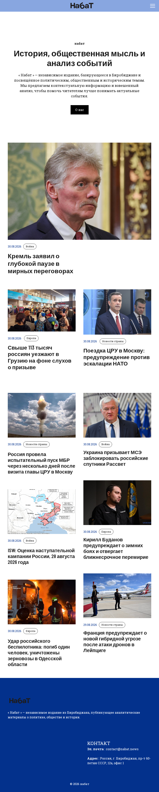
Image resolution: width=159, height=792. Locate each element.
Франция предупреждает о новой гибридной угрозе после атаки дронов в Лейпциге (115, 641)
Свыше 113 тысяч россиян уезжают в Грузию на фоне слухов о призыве (39, 357)
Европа (30, 631)
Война (30, 540)
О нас (79, 110)
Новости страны (36, 444)
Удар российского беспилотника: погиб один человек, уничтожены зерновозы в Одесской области (39, 652)
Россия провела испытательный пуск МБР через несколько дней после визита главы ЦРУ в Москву (41, 463)
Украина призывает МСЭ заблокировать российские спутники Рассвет (115, 458)
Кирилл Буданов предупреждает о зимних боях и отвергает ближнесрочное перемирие (115, 548)
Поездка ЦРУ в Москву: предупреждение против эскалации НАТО (116, 357)
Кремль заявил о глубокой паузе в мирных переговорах (40, 263)
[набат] (81, 6)
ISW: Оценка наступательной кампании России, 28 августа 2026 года (41, 556)
